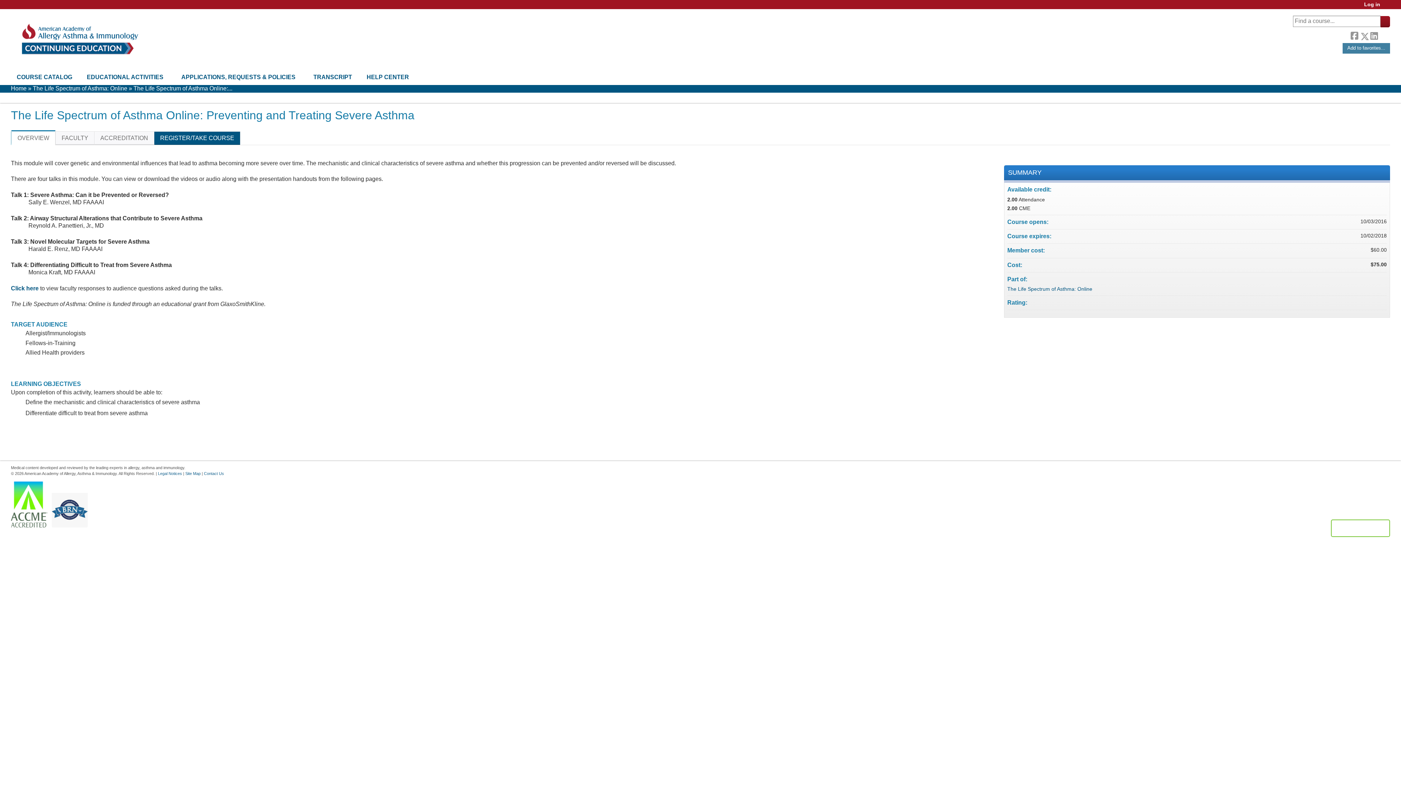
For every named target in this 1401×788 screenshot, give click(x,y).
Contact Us (214, 473)
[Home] (79, 39)
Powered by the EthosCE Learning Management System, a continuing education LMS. (1360, 528)
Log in (1372, 4)
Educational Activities (125, 77)
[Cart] (1388, 7)
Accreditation (124, 138)
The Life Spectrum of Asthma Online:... (183, 88)
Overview (33, 138)
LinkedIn (1374, 35)
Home (19, 88)
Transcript (332, 77)
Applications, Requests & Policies (238, 77)
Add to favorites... (1366, 48)
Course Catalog (44, 77)
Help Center (388, 77)
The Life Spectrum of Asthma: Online (80, 88)
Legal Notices (170, 473)
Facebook (1354, 35)
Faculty (75, 138)
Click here (25, 288)
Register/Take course (197, 138)
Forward (1384, 34)
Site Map (193, 473)
